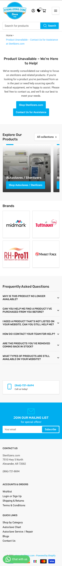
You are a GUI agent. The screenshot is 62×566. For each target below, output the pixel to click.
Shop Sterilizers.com (31, 105)
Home (9, 35)
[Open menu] (55, 11)
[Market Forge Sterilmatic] (46, 254)
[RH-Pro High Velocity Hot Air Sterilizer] (16, 254)
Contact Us (9, 540)
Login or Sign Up (12, 496)
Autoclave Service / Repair (18, 531)
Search (52, 25)
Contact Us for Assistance (31, 112)
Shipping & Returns (13, 500)
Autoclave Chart (12, 527)
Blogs (6, 536)
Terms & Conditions (14, 505)
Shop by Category (13, 522)
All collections (45, 136)
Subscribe (50, 429)
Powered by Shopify (45, 555)
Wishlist (7, 491)
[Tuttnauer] (46, 224)
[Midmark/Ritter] (16, 224)
